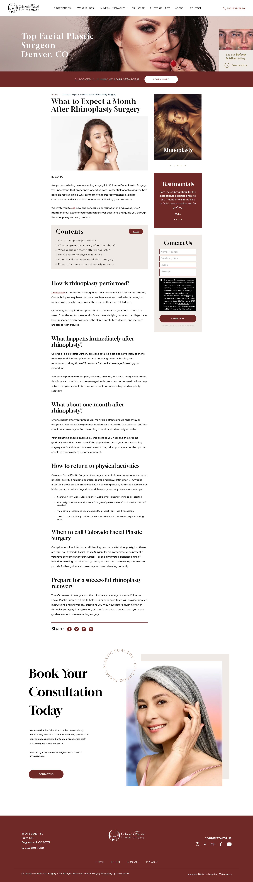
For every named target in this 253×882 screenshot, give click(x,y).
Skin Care (138, 8)
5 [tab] (185, 165)
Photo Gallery (160, 8)
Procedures (62, 8)
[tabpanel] (178, 127)
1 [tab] (170, 165)
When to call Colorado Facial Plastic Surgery (84, 259)
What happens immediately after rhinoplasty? (85, 245)
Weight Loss (85, 8)
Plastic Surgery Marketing (98, 873)
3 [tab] (177, 165)
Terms (191, 325)
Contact (195, 8)
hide (136, 231)
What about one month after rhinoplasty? (82, 249)
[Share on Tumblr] (83, 628)
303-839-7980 (37, 756)
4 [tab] (181, 165)
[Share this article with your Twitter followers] (76, 628)
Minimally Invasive (112, 8)
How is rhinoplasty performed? (75, 240)
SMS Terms (168, 306)
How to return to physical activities (78, 254)
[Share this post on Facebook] (69, 628)
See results (239, 65)
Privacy (185, 325)
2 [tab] (174, 165)
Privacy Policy (183, 304)
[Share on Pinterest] (91, 628)
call (73, 208)
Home (54, 94)
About (179, 8)
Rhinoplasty (58, 292)
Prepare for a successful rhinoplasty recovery (84, 264)
